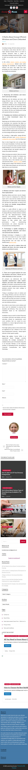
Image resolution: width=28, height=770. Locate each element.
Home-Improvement (7, 487)
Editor (5, 43)
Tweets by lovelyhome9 (14, 558)
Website (4, 397)
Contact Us (22, 1)
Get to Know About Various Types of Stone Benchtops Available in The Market (12, 492)
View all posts (14, 437)
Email (3, 390)
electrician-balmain (7, 509)
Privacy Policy (10, 1)
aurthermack (8, 699)
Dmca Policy (16, 1)
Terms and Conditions (14, 3)
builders (7, 684)
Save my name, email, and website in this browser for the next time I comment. (14, 408)
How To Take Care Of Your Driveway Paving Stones (12, 473)
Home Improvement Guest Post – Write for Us (14, 5)
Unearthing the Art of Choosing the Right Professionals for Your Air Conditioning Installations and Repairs (13, 531)
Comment (4, 363)
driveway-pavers (6, 470)
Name (3, 384)
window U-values (18, 161)
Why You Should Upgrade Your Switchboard (11, 512)
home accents (12, 242)
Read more (7, 645)
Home (5, 1)
